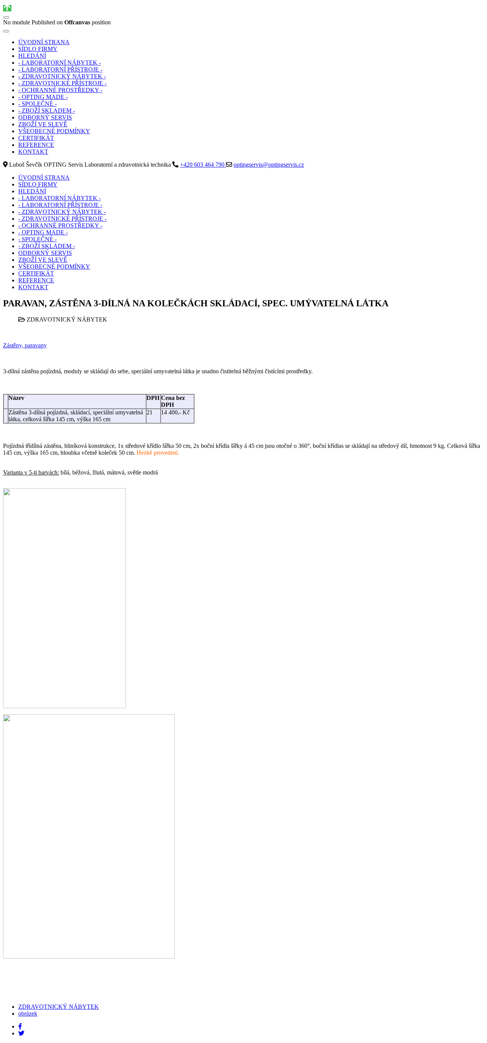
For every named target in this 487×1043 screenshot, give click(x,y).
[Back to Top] (7, 8)
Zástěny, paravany (25, 345)
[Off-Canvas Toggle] (6, 17)
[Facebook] (20, 1026)
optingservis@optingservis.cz (269, 164)
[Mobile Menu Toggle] (6, 31)
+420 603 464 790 (203, 164)
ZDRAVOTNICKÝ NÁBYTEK (58, 1006)
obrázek (27, 1013)
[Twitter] (21, 1033)
